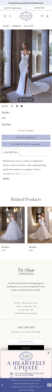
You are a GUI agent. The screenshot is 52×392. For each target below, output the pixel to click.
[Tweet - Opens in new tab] (12, 106)
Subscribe (26, 347)
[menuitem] (13, 7)
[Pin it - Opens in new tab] (17, 106)
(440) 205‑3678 (26, 327)
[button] (4, 16)
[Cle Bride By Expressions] (26, 16)
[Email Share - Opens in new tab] (22, 106)
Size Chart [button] (6, 123)
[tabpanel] (26, 66)
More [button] (6, 178)
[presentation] (12, 225)
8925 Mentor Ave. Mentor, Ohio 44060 (26, 332)
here (32, 390)
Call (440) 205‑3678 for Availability (26, 144)
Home (6, 25)
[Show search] (9, 16)
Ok (49, 385)
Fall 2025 (29, 25)
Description (10, 152)
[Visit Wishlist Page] (42, 16)
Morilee (16, 25)
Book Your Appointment (26, 137)
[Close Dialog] (2, 385)
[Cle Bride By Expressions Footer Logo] (26, 271)
